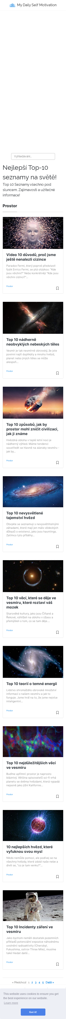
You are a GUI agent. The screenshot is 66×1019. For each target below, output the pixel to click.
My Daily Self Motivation (36, 5)
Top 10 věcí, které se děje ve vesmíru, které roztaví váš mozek (31, 602)
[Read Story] (57, 290)
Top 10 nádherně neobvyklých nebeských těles (32, 341)
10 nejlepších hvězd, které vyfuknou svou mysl (29, 849)
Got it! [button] (33, 1012)
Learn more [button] (11, 1002)
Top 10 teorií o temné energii (31, 683)
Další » (50, 982)
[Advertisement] (33, 47)
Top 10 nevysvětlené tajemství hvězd (24, 515)
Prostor (9, 286)
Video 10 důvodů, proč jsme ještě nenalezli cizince (31, 257)
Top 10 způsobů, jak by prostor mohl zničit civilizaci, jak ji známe (32, 429)
